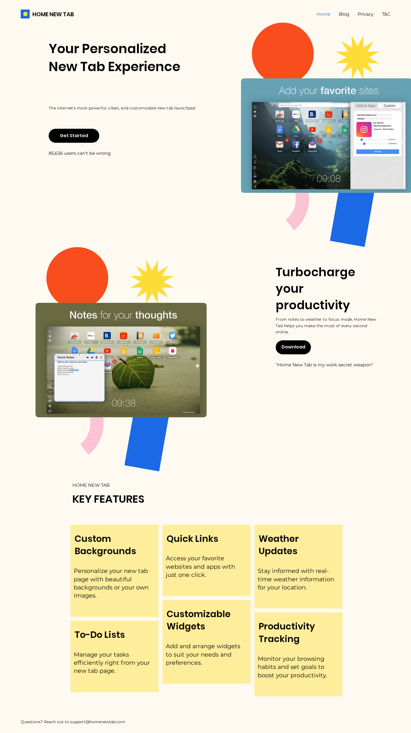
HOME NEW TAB (53, 14)
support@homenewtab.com (97, 721)
